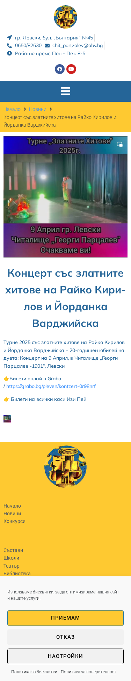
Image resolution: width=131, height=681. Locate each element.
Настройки (65, 656)
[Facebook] (60, 69)
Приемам (65, 618)
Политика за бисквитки (34, 671)
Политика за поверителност (88, 671)
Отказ (65, 637)
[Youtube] (71, 69)
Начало (12, 109)
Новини (37, 109)
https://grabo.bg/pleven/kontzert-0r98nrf (51, 386)
